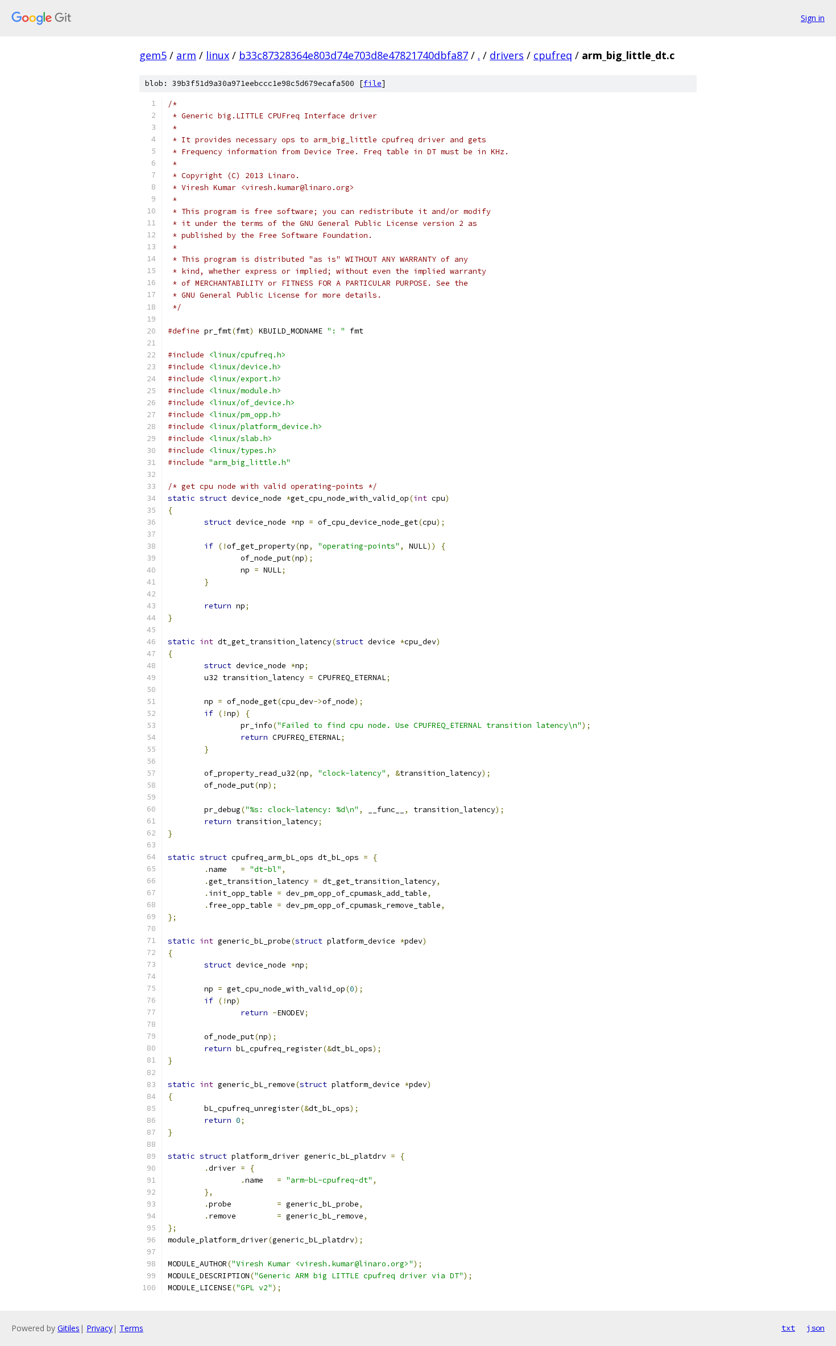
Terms (131, 1328)
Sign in (813, 18)
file (372, 83)
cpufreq (552, 55)
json (815, 1328)
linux (217, 55)
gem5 (153, 55)
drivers (507, 55)
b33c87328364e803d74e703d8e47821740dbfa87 (353, 55)
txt (788, 1328)
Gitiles (68, 1328)
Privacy (99, 1328)
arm (186, 55)
